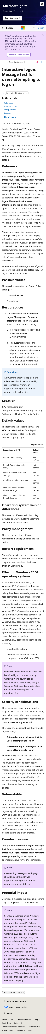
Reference (8, 103)
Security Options (16, 62)
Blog (36, 1019)
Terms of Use (34, 1026)
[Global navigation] (2, 28)
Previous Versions (24, 1019)
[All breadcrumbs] (4, 62)
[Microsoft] (23, 28)
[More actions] (41, 62)
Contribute (6, 1023)
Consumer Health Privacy (13, 1026)
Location (7, 113)
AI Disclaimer (7, 1019)
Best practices (10, 109)
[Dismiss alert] (42, 4)
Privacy (17, 1023)
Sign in (41, 28)
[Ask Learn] (37, 62)
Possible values (10, 106)
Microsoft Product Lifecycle (19, 41)
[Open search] (34, 28)
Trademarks (7, 1030)
